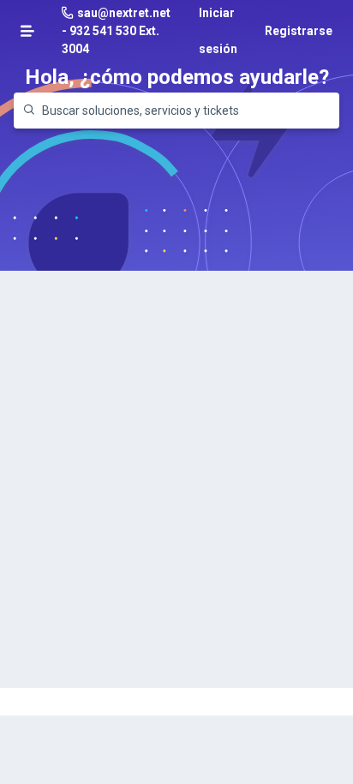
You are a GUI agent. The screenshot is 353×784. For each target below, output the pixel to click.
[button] (27, 30)
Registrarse (298, 31)
